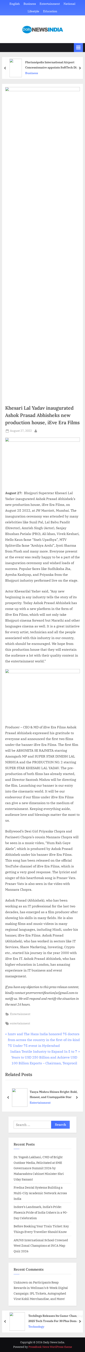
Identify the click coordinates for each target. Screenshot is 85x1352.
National (69, 4)
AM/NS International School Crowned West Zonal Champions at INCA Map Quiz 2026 (41, 1245)
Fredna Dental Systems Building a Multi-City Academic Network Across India (40, 1192)
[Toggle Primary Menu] (78, 47)
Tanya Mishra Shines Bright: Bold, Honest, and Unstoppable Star (54, 1094)
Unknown (21, 1282)
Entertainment (50, 4)
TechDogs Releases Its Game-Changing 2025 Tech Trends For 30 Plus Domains (55, 1318)
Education (50, 11)
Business (30, 4)
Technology (36, 1326)
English (14, 4)
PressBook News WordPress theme (50, 1347)
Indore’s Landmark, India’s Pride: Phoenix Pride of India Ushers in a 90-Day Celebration (41, 1212)
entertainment (20, 1023)
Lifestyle (33, 11)
